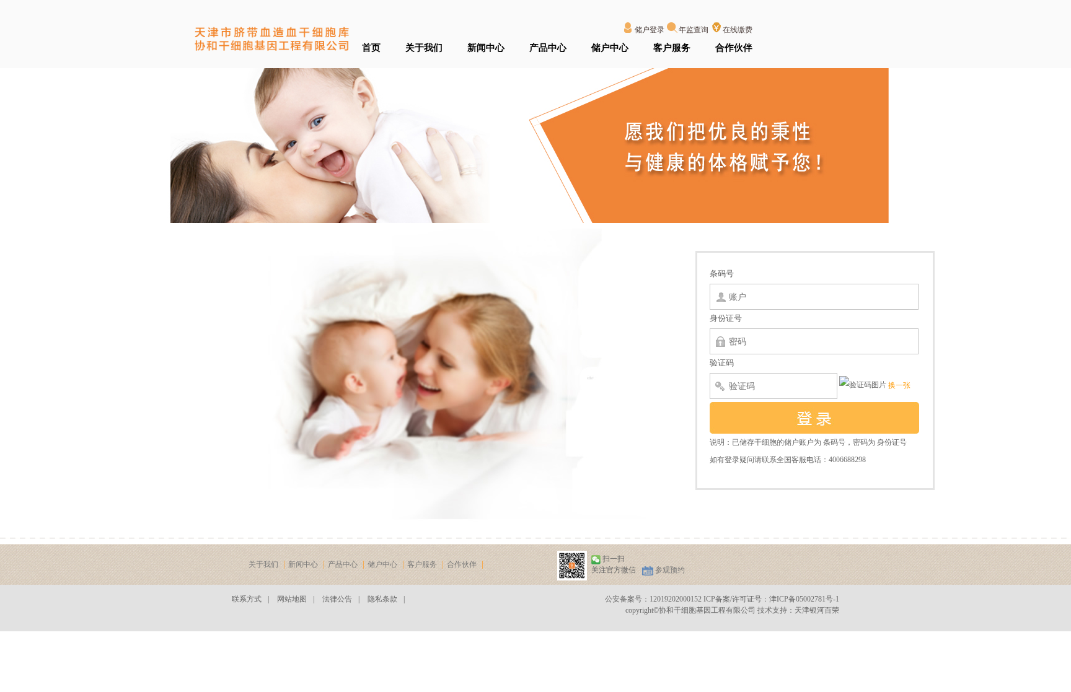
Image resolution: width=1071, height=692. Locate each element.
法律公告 (337, 599)
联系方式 (247, 599)
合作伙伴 (733, 48)
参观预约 (670, 570)
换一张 (899, 385)
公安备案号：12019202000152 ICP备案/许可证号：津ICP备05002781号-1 (722, 599)
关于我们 (424, 48)
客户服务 (671, 48)
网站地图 (292, 599)
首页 (371, 48)
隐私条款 (382, 599)
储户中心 (609, 48)
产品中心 (547, 48)
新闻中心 (486, 48)
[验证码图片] (862, 384)
